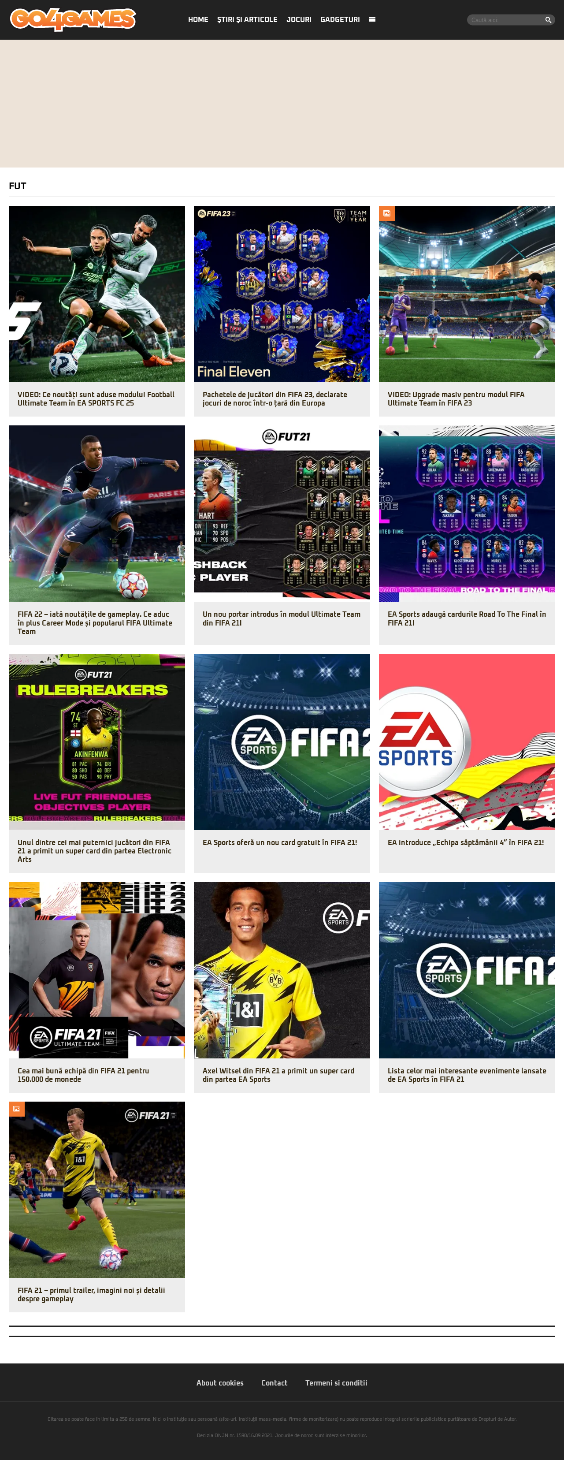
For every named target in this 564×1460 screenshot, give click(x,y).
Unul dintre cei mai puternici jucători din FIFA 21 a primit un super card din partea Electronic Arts (94, 851)
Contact (274, 1383)
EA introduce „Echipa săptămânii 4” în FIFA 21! (466, 842)
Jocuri (299, 19)
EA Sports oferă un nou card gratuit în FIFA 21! (280, 842)
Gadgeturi (340, 19)
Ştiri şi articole (247, 19)
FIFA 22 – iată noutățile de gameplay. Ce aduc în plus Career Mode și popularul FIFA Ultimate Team (95, 623)
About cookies (220, 1383)
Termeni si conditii (336, 1383)
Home (198, 19)
